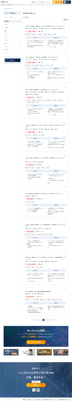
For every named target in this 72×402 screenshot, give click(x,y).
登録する (36, 384)
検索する (12, 60)
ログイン (68, 2)
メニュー (49, 2)
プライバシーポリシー (54, 399)
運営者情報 (62, 399)
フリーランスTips (41, 2)
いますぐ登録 (36, 342)
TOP (4, 8)
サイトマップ (69, 399)
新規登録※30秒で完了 (59, 2)
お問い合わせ (40, 399)
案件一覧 (33, 2)
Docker (11, 8)
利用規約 (46, 399)
